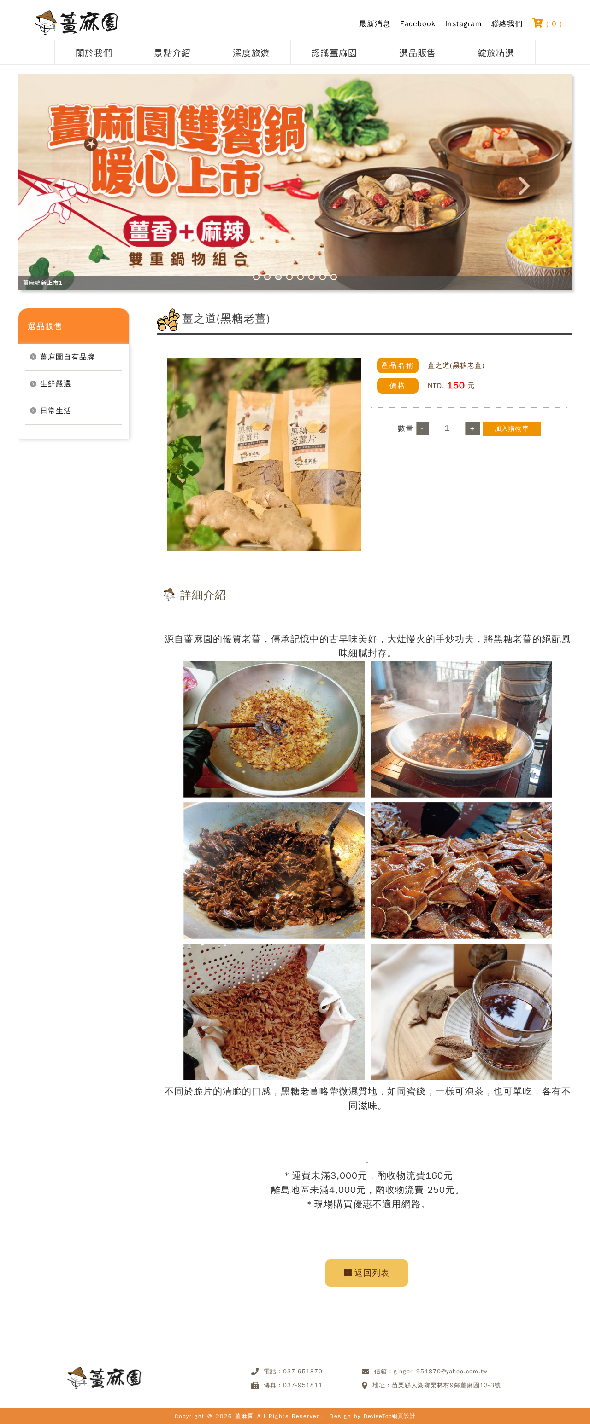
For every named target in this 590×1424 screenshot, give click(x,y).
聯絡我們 (507, 24)
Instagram (463, 24)
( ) (552, 23)
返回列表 (371, 1273)
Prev (60, 189)
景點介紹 (172, 52)
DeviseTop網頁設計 (390, 1416)
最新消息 (374, 24)
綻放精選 (496, 52)
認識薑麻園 (334, 52)
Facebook (418, 24)
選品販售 (417, 52)
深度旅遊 (251, 52)
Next (529, 189)
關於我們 (94, 52)
